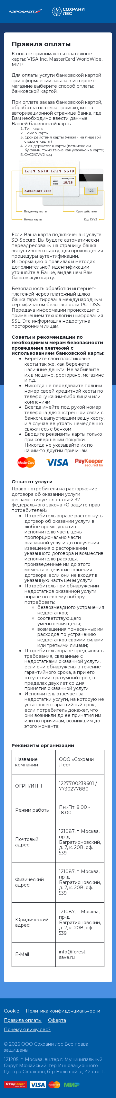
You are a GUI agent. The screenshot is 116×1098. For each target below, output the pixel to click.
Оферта (57, 1020)
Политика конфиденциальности (63, 1011)
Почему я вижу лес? (27, 1029)
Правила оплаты (23, 1020)
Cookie (11, 1011)
